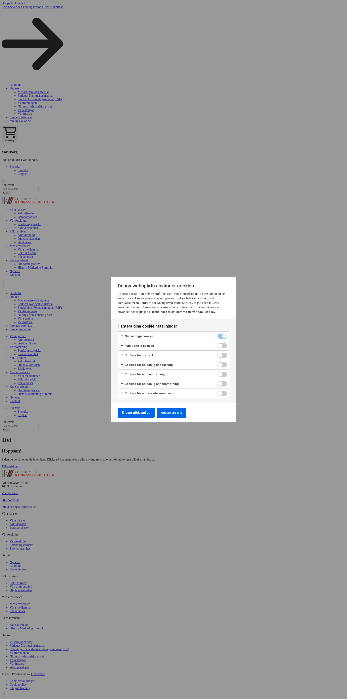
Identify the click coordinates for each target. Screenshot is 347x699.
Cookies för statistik (139, 355)
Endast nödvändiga (136, 413)
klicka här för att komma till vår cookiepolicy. (183, 312)
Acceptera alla (171, 413)
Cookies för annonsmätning (144, 374)
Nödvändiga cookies (138, 336)
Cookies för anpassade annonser (148, 393)
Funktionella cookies (139, 346)
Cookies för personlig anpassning (148, 365)
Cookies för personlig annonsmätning (151, 384)
